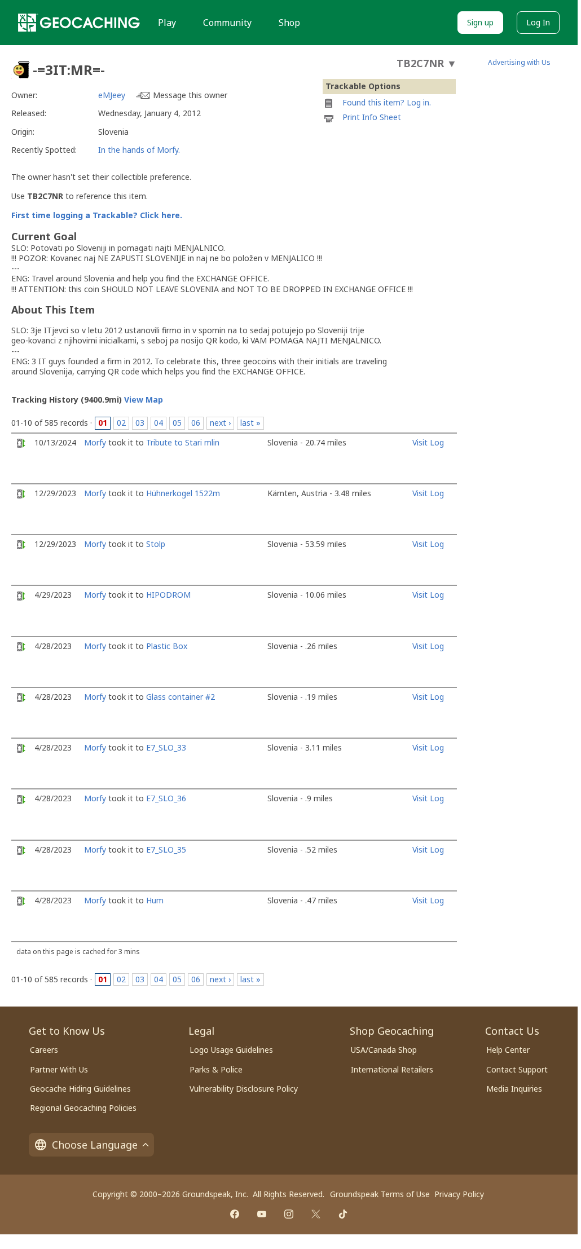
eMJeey (111, 95)
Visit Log (428, 442)
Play (167, 22)
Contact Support (517, 1069)
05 (177, 422)
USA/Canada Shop (384, 1049)
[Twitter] (316, 1214)
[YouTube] (262, 1214)
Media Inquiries (514, 1088)
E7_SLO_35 (166, 849)
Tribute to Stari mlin (182, 442)
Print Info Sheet (371, 117)
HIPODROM (168, 594)
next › (220, 422)
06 (195, 422)
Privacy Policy (459, 1194)
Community (227, 22)
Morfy (95, 442)
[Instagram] (289, 1214)
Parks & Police (216, 1069)
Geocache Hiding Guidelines (80, 1088)
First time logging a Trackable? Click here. (96, 215)
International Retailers (392, 1069)
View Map (143, 399)
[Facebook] (234, 1214)
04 (158, 422)
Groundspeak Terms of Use (380, 1194)
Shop (289, 22)
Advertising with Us (519, 62)
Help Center (508, 1049)
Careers (44, 1049)
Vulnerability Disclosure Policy (244, 1088)
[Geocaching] (79, 22)
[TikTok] (343, 1214)
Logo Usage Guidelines (231, 1049)
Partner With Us (59, 1069)
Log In (538, 22)
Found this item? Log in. (386, 102)
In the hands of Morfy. (139, 149)
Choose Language (95, 1144)
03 (139, 422)
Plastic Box (166, 646)
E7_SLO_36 (166, 798)
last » (250, 422)
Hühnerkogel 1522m (183, 493)
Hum (155, 900)
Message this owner (190, 95)
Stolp (155, 544)
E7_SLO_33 (166, 747)
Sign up (480, 22)
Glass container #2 (180, 696)
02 (121, 422)
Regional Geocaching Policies (83, 1107)
